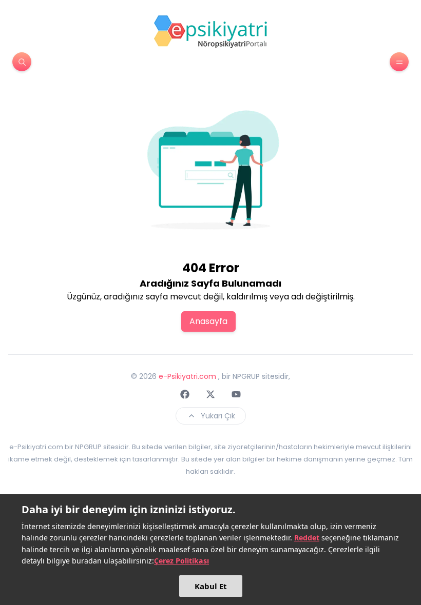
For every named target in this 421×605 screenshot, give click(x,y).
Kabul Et (211, 586)
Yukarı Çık (218, 416)
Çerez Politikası (181, 561)
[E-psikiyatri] (210, 31)
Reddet (306, 537)
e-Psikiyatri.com (187, 376)
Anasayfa (208, 321)
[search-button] (21, 61)
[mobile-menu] (399, 61)
